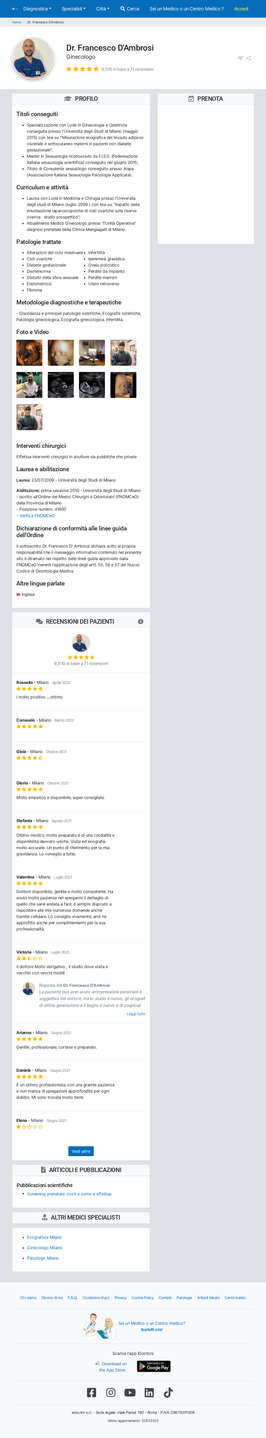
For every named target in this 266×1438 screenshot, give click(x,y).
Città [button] (101, 8)
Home (16, 22)
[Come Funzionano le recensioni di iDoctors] (141, 621)
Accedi (241, 8)
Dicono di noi (52, 1297)
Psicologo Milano (43, 1258)
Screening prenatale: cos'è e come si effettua (69, 1193)
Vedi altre (81, 1151)
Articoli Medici (208, 1297)
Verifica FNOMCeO (37, 515)
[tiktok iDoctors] (168, 1392)
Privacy (121, 1297)
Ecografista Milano (44, 1237)
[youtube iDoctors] (129, 1392)
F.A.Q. (72, 1297)
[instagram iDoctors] (110, 1392)
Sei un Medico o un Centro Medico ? (187, 8)
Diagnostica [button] (35, 8)
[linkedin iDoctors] (149, 1392)
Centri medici (235, 1297)
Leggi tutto (136, 1013)
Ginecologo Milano (44, 1247)
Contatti (165, 1297)
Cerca (132, 8)
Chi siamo (28, 1297)
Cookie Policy (142, 1297)
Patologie (184, 1297)
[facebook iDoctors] (91, 1392)
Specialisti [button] (72, 8)
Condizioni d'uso (96, 1297)
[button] (110, 69)
